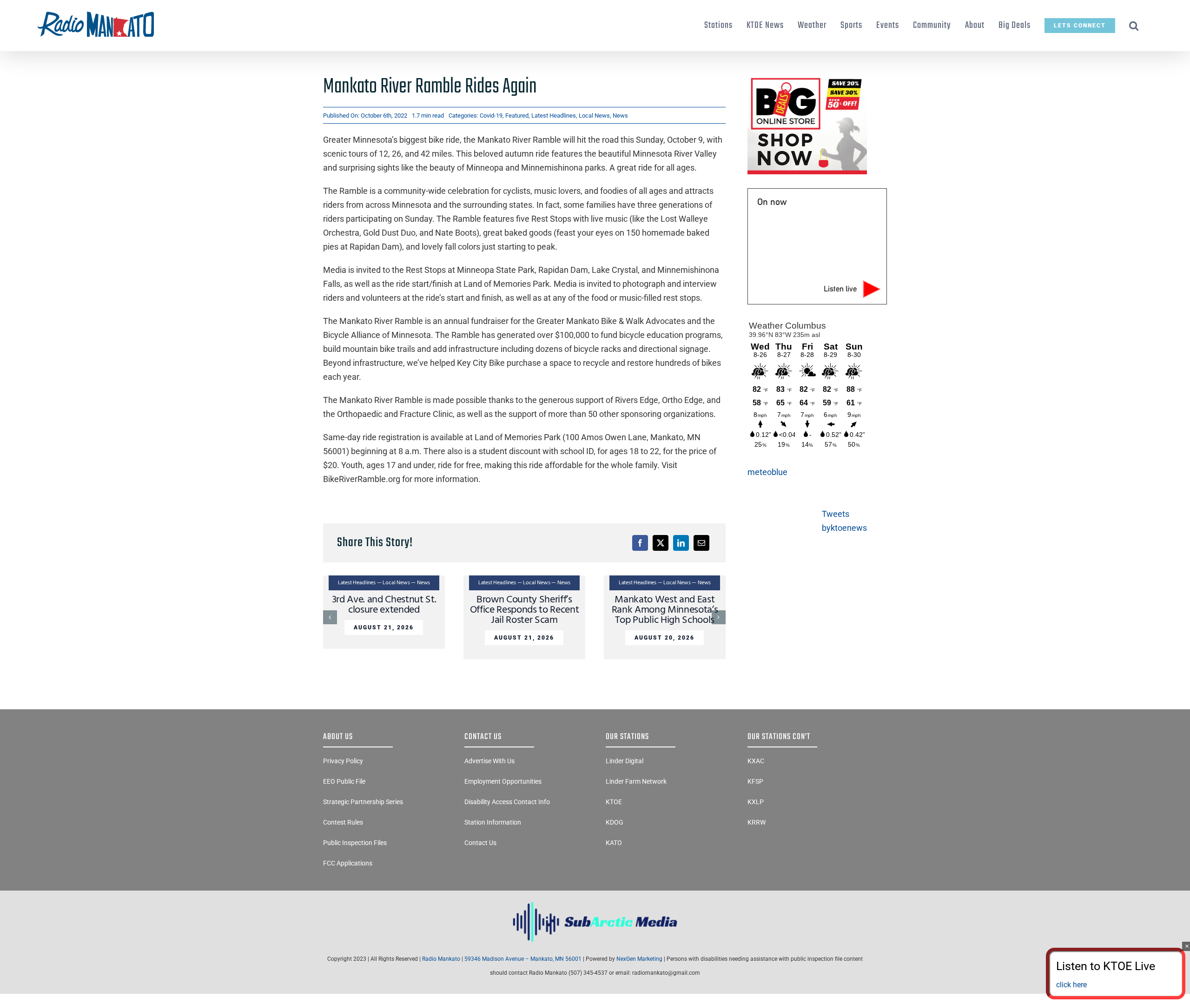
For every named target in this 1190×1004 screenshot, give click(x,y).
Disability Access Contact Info (507, 802)
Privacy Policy (343, 761)
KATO (614, 842)
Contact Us (480, 842)
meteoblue (767, 472)
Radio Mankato (441, 959)
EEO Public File (344, 781)
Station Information (492, 822)
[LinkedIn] (681, 543)
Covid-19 (491, 115)
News (620, 115)
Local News (594, 115)
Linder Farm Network (636, 781)
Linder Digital (624, 761)
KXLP (755, 802)
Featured (517, 115)
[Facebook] (640, 543)
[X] (660, 543)
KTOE (614, 802)
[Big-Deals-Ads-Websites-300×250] (807, 78)
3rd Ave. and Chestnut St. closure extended (384, 605)
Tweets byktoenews (844, 521)
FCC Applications (347, 863)
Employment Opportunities (503, 781)
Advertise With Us (489, 761)
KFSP (755, 781)
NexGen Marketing (639, 959)
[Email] (701, 543)
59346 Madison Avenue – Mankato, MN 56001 (523, 959)
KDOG (614, 822)
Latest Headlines (553, 115)
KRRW (756, 822)
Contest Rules (343, 822)
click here (1071, 984)
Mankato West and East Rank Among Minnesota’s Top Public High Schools (665, 610)
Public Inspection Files (355, 842)
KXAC (755, 761)
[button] (1134, 25)
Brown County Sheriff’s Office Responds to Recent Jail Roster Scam (524, 610)
